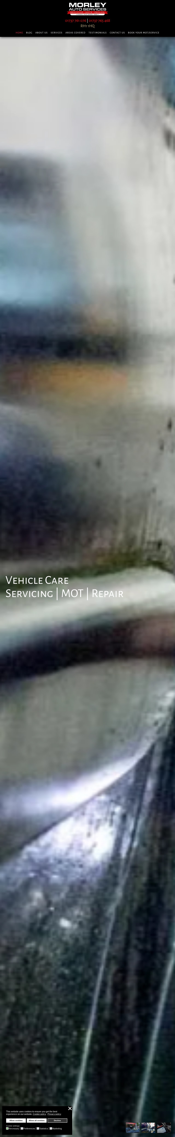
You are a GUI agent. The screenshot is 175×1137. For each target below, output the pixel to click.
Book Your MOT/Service (143, 33)
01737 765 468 (99, 21)
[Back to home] (87, 9)
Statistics (43, 1129)
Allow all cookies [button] (37, 1120)
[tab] (132, 1128)
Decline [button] (57, 1120)
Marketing (57, 1129)
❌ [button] (70, 1108)
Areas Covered (75, 33)
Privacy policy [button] (54, 1114)
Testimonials (98, 33)
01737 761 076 (75, 21)
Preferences (29, 1129)
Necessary (14, 1129)
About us (41, 33)
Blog (29, 33)
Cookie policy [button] (39, 1114)
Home (19, 33)
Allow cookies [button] (16, 1120)
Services (56, 33)
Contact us (117, 33)
